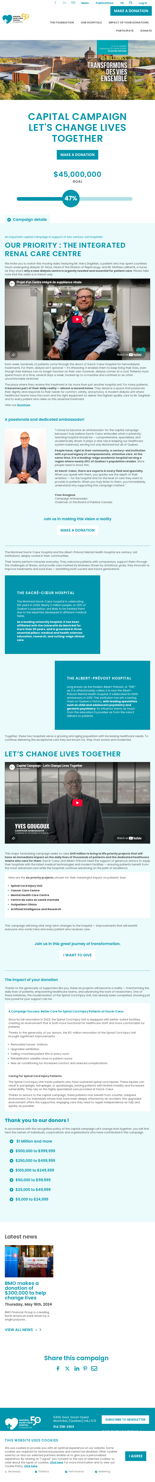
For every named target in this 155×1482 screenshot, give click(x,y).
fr (122, 3)
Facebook (58, 1369)
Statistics (43, 1471)
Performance (76, 1471)
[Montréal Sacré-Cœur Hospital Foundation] (15, 18)
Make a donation (77, 154)
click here (56, 1462)
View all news (19, 1329)
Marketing (104, 1471)
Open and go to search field (130, 2)
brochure (23, 405)
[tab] (27, 219)
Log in (143, 3)
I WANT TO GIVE (77, 955)
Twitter (67, 1368)
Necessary (14, 1471)
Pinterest (85, 1369)
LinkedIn (77, 1369)
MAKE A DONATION (77, 530)
